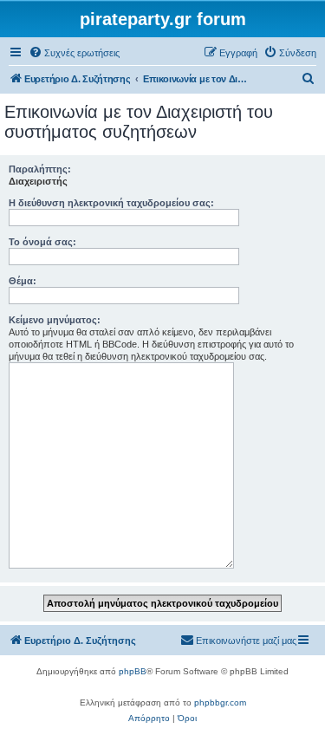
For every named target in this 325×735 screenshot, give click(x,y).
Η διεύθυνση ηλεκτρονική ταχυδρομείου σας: (111, 203)
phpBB (132, 671)
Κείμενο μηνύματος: (55, 320)
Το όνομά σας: (42, 242)
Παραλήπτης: (40, 169)
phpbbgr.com (220, 702)
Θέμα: (22, 281)
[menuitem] (74, 52)
